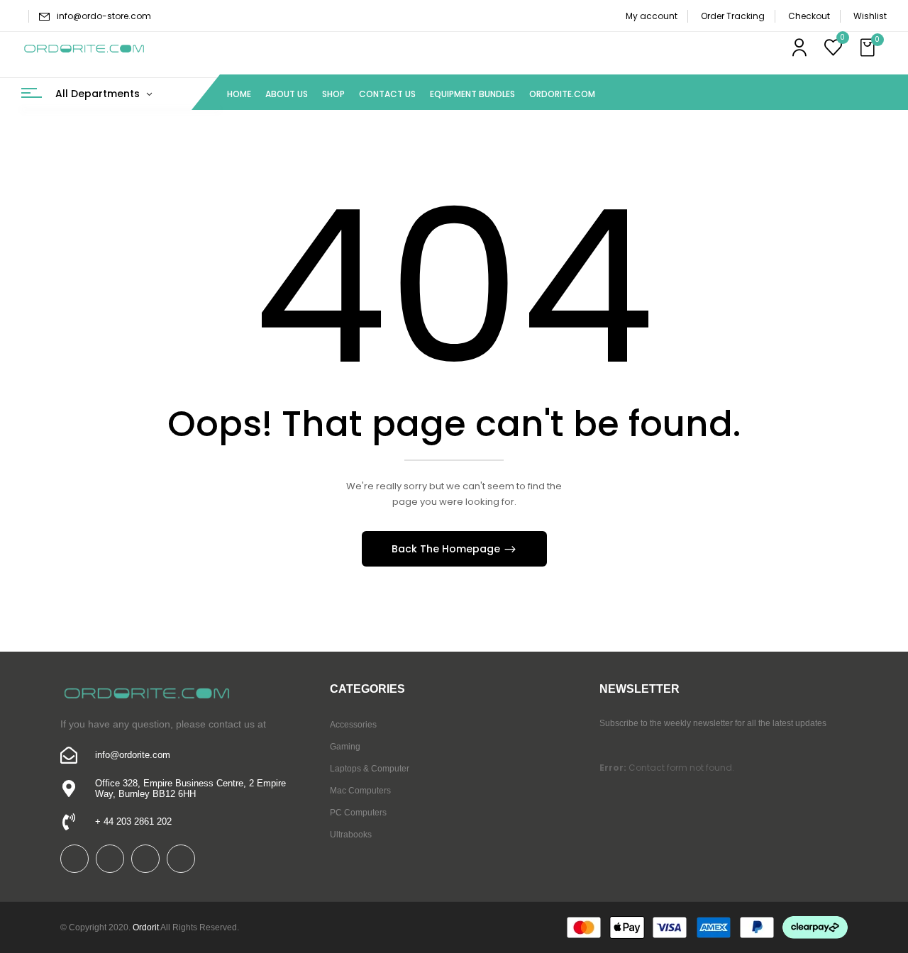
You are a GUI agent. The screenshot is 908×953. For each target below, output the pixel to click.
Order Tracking (733, 16)
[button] (869, 48)
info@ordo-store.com (104, 16)
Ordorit (146, 927)
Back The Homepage (447, 549)
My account (651, 16)
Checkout (809, 16)
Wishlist (870, 16)
